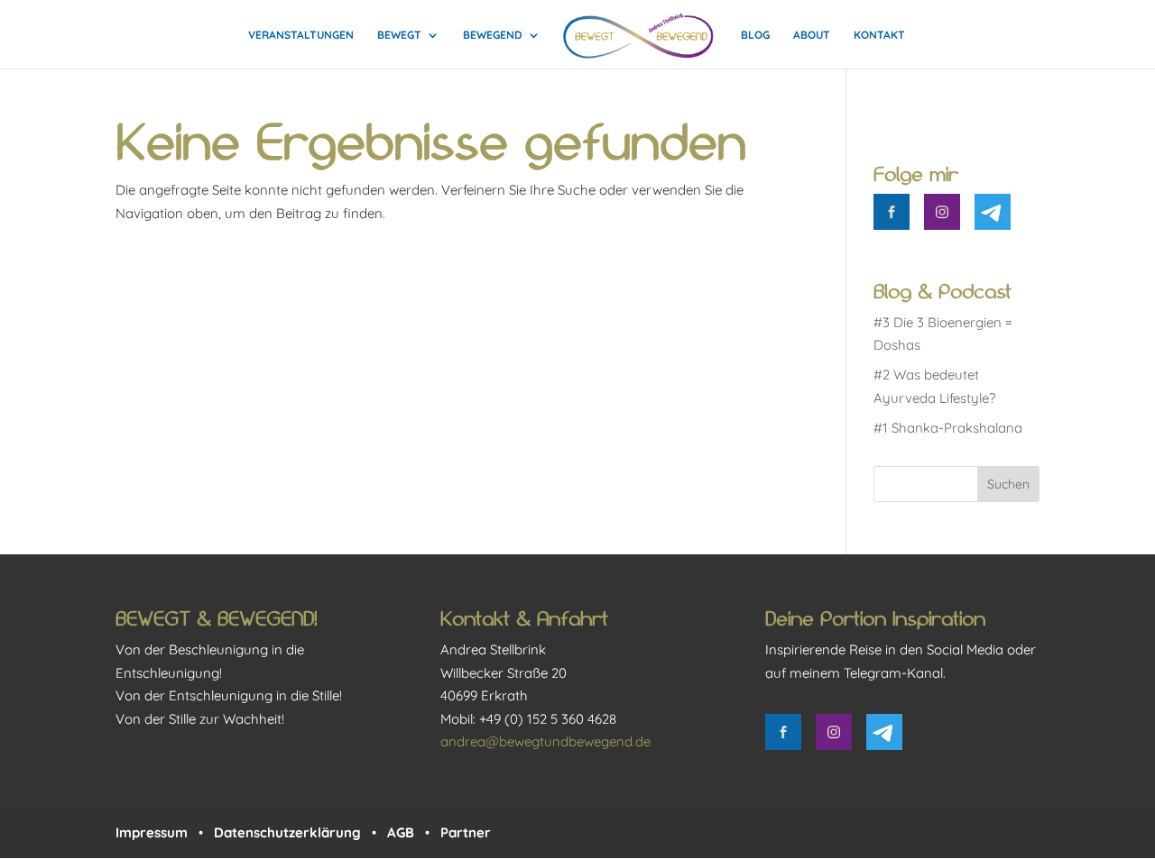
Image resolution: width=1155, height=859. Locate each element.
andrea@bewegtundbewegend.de (545, 741)
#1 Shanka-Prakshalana (947, 427)
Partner (465, 832)
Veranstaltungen (301, 35)
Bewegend (492, 35)
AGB (400, 832)
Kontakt (879, 35)
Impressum (152, 832)
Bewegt (399, 35)
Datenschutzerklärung (287, 832)
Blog (755, 35)
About (811, 35)
